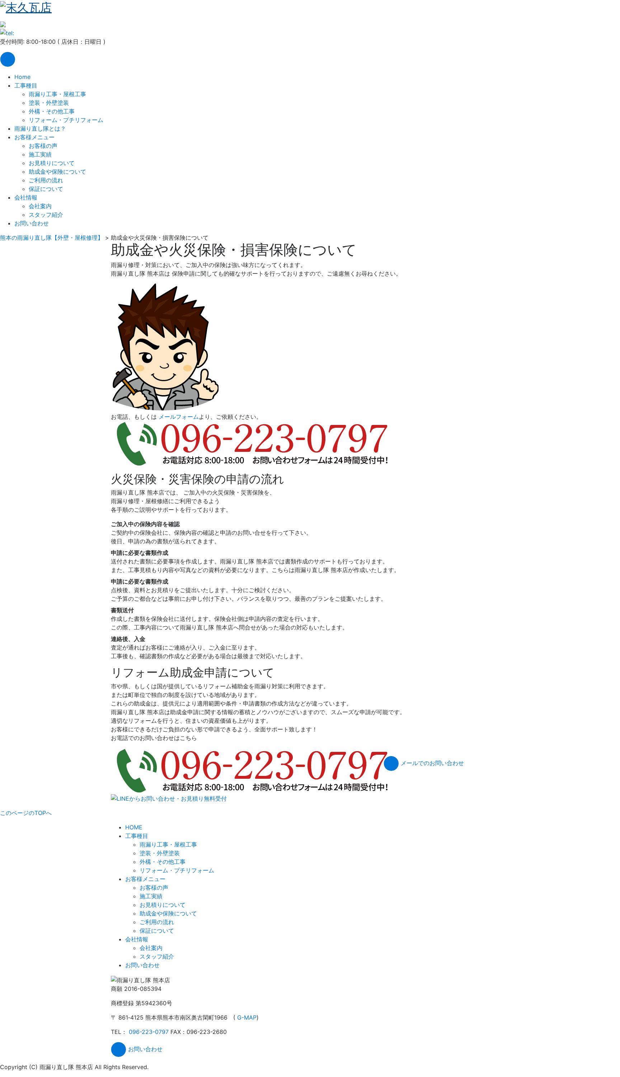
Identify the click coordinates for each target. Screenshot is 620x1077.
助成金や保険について (57, 171)
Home (22, 76)
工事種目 (25, 85)
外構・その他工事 (52, 111)
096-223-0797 (149, 1031)
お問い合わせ (31, 223)
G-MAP (247, 1017)
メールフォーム (179, 416)
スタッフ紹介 (46, 214)
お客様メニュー (34, 137)
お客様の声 (43, 145)
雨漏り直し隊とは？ (40, 128)
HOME (133, 827)
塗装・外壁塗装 (49, 102)
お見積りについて (52, 163)
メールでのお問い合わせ (431, 763)
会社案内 (40, 206)
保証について (46, 188)
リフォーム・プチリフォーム (66, 119)
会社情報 (25, 197)
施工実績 (40, 154)
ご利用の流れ (46, 180)
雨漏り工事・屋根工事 (57, 94)
